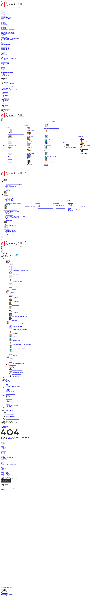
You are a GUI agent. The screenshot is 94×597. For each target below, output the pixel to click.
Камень (10, 360)
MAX (4, 93)
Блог (2, 462)
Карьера (2, 456)
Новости (3, 452)
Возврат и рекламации (6, 474)
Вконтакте (5, 92)
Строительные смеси (5, 444)
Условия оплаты (4, 472)
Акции (2, 467)
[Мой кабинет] (1, 238)
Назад (8, 260)
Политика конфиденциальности (8, 464)
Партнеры (3, 453)
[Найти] (2, 11)
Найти (2, 590)
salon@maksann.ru (6, 88)
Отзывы (2, 454)
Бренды (2, 466)
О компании (3, 451)
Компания (8, 397)
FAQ (2, 463)
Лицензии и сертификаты (7, 457)
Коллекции (3, 468)
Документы (3, 458)
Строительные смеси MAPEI (15, 326)
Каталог (8, 261)
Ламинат (11, 295)
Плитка (10, 266)
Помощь (2, 469)
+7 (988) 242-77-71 (5, 75)
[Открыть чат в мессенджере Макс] (47, 586)
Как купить (8, 390)
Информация (9, 382)
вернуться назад (4, 438)
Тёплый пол (12, 367)
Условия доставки (5, 473)
